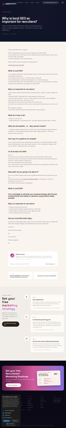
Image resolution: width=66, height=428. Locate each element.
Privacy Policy (5, 407)
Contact (42, 398)
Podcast (37, 2)
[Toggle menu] (62, 2)
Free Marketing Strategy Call (50, 2)
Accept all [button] (6, 420)
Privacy (41, 405)
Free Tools (30, 398)
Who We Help (20, 2)
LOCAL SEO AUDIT (19, 65)
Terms (41, 403)
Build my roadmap (12, 385)
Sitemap (42, 407)
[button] (11, 424)
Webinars (30, 403)
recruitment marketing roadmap (29, 179)
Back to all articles (7, 11)
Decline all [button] (15, 420)
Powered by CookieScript (11, 425)
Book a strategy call (49, 264)
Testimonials (30, 407)
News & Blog (30, 405)
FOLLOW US (11, 65)
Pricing (29, 409)
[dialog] (11, 411)
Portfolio (32, 2)
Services (26, 2)
